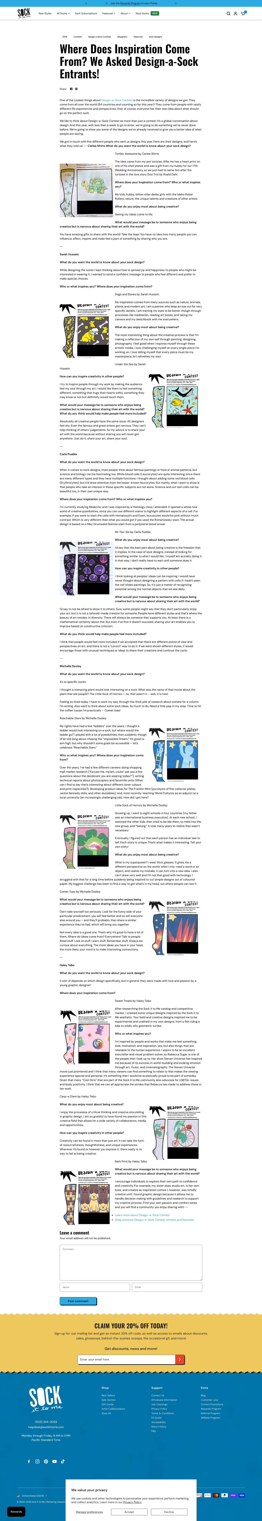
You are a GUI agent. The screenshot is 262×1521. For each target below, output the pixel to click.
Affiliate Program (210, 1417)
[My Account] (235, 13)
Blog (203, 1395)
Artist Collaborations (113, 1408)
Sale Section (109, 1399)
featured (138, 36)
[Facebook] (71, 89)
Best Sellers (108, 1395)
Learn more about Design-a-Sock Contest (142, 1215)
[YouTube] (54, 1461)
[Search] (228, 13)
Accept (129, 1512)
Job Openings (159, 1404)
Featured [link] (107, 13)
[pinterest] (76, 89)
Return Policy (158, 1426)
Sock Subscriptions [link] (86, 13)
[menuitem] (45, 13)
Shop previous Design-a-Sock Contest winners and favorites (154, 1220)
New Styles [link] (45, 13)
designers (122, 36)
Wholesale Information (164, 1399)
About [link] (124, 13)
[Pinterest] (46, 1461)
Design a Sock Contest (99, 36)
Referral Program (210, 1413)
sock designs (155, 36)
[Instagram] (37, 1461)
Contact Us (157, 1395)
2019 (64, 36)
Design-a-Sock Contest (116, 100)
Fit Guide (156, 1417)
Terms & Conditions (162, 1413)
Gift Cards (108, 1404)
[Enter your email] (179, 1359)
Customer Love (209, 1399)
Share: (63, 89)
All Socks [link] (62, 13)
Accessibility (158, 1422)
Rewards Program (211, 1408)
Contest (78, 36)
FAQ (153, 1431)
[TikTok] (63, 1461)
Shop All (106, 1413)
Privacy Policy (132, 1502)
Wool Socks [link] (142, 13)
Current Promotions (212, 1404)
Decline (169, 1512)
